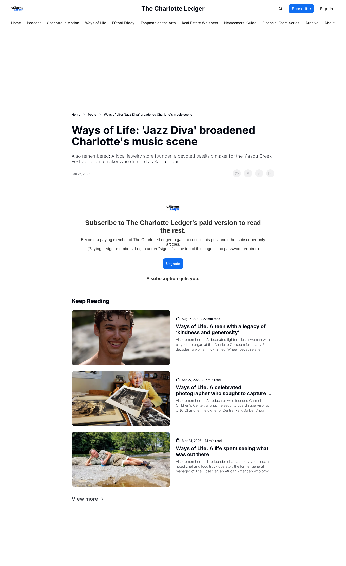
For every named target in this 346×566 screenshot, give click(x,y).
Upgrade (173, 264)
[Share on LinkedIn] (270, 173)
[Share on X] (248, 173)
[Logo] (17, 9)
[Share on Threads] (259, 173)
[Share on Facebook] (237, 173)
